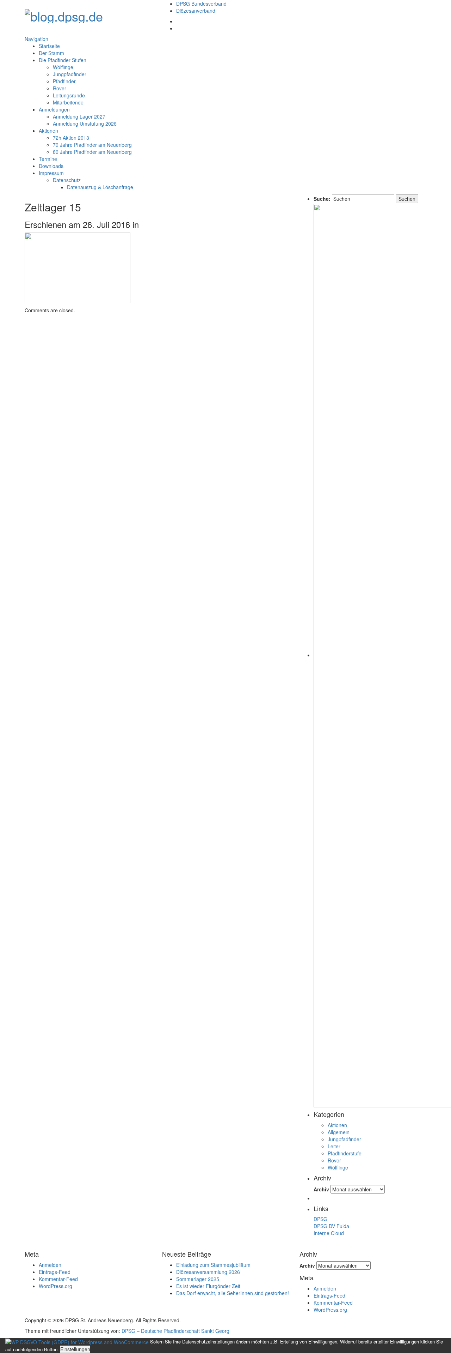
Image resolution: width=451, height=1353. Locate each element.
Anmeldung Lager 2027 (79, 116)
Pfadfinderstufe (345, 1153)
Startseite (49, 45)
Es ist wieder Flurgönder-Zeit (208, 1285)
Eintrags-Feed (54, 1271)
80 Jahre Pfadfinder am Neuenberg (92, 151)
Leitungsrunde (69, 95)
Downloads (51, 165)
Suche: (322, 198)
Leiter (334, 1146)
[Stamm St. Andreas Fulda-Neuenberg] (64, 14)
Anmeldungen (54, 109)
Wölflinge (63, 67)
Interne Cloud (329, 1233)
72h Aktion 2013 (71, 137)
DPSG (320, 1218)
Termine (48, 158)
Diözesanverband (195, 10)
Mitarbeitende (68, 102)
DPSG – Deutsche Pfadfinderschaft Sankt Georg (175, 1330)
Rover (59, 88)
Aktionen (48, 130)
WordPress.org (55, 1285)
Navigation (36, 38)
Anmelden (50, 1264)
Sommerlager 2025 (197, 1278)
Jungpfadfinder (69, 74)
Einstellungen (75, 1349)
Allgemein (339, 1132)
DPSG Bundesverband (201, 3)
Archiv (321, 1189)
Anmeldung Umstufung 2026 (85, 123)
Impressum (51, 172)
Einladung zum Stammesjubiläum (213, 1264)
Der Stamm (51, 52)
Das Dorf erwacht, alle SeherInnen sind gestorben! (232, 1293)
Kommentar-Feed (58, 1278)
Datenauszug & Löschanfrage (100, 187)
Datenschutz (67, 180)
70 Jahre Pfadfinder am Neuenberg (92, 144)
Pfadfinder (64, 81)
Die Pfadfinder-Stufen (62, 60)
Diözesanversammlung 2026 (208, 1271)
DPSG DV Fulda (331, 1225)
